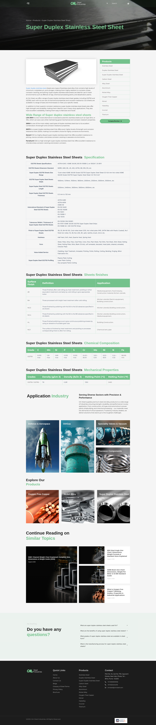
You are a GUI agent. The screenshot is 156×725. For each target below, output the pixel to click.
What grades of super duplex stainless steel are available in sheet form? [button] (102, 637)
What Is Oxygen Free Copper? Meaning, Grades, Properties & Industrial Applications (116, 592)
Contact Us (57, 681)
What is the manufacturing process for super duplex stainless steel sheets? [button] (103, 645)
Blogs (55, 683)
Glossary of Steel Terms (61, 686)
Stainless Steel (84, 675)
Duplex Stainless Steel (87, 678)
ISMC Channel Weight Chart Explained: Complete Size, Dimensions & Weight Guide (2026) (49, 558)
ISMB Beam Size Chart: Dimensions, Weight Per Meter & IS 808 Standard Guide (116, 573)
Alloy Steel (82, 686)
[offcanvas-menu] (28, 3)
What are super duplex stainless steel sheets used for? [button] (99, 625)
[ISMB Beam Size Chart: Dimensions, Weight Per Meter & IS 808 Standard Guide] (91, 574)
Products (36, 20)
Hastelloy (82, 701)
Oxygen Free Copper (38, 494)
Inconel (81, 704)
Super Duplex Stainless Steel (114, 494)
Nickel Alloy (70, 494)
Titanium (82, 707)
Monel (81, 698)
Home (28, 20)
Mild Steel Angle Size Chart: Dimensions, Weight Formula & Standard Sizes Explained (117, 553)
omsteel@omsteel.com (115, 687)
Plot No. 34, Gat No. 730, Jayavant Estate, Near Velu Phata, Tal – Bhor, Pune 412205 (117, 676)
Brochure (56, 692)
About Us (56, 678)
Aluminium (83, 689)
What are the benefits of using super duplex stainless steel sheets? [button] (103, 631)
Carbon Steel (83, 683)
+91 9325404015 (113, 685)
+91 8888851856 (113, 682)
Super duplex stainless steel (36, 88)
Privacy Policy (58, 689)
